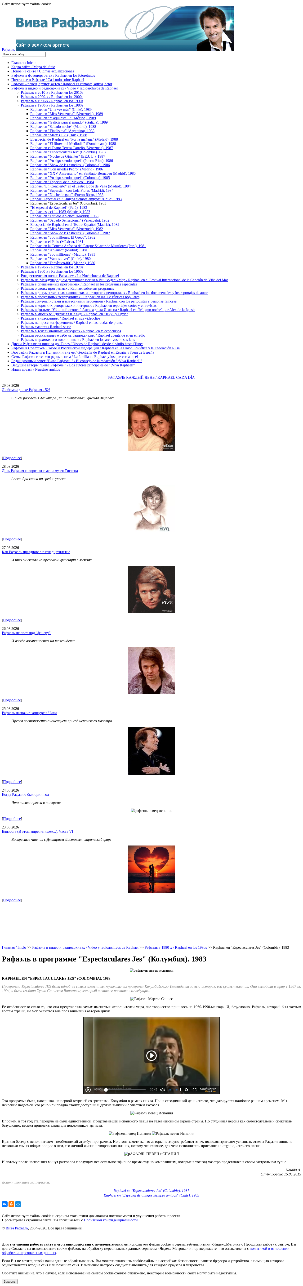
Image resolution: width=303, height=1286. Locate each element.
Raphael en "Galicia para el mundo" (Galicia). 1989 (69, 122)
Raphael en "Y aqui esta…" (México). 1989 (63, 118)
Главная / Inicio (23, 63)
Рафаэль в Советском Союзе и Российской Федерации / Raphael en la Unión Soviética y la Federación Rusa (95, 348)
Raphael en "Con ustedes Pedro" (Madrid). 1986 (66, 169)
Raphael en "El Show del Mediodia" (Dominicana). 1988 (73, 144)
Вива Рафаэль (17, 1228)
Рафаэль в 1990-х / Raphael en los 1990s (52, 101)
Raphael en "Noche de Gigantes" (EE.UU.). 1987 (67, 156)
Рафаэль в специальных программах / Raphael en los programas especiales (79, 284)
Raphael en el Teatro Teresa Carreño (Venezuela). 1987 (71, 148)
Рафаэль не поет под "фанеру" (26, 633)
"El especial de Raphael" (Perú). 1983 (58, 207)
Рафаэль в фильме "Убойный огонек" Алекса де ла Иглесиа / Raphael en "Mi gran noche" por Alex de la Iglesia (108, 310)
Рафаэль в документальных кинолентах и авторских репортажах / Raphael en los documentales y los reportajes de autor (114, 293)
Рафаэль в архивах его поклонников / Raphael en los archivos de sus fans (78, 340)
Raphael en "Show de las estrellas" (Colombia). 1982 (70, 233)
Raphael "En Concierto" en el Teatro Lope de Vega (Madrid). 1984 (80, 186)
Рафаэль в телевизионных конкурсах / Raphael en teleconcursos (71, 331)
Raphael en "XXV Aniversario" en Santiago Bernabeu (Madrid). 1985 (83, 173)
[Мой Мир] (18, 1204)
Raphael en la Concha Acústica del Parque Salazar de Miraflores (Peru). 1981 (88, 246)
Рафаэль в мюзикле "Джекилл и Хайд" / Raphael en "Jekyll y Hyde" (74, 314)
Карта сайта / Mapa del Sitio (33, 67)
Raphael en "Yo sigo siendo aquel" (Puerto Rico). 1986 (71, 161)
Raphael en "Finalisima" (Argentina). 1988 (62, 131)
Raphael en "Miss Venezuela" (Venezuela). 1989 (66, 114)
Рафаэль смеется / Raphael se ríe (46, 327)
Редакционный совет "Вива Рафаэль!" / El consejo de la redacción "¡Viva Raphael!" (76, 361)
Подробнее (12, 458)
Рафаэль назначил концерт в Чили (29, 713)
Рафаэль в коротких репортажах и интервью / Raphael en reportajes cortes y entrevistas (88, 305)
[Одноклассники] (11, 1204)
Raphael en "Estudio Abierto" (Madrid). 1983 (64, 216)
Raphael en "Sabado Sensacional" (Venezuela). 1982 (69, 220)
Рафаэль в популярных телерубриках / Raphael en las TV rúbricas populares (80, 297)
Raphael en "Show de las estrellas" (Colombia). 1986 (70, 165)
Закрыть (10, 1281)
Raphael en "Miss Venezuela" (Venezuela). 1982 (66, 229)
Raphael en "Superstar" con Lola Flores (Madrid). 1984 (71, 190)
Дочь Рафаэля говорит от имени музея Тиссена (40, 471)
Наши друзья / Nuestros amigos (35, 369)
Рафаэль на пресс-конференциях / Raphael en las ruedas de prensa (72, 322)
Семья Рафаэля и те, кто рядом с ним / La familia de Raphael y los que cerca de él (74, 357)
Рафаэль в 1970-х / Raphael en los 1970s (52, 267)
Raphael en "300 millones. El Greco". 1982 (62, 237)
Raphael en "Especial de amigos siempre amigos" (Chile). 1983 (151, 1195)
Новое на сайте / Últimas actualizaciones (42, 71)
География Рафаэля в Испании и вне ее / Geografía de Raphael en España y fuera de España (82, 352)
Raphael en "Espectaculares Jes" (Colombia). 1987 (68, 152)
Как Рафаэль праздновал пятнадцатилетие (36, 552)
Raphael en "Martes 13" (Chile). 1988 (58, 135)
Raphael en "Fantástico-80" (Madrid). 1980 (62, 263)
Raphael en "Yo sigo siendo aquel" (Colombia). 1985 (70, 178)
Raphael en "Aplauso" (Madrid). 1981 (59, 250)
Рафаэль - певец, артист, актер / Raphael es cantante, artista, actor (61, 84)
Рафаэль (8, 50)
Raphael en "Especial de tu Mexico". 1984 (62, 182)
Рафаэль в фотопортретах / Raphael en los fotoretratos (53, 75)
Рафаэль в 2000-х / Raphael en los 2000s (52, 97)
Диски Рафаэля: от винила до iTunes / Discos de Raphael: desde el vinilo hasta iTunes (77, 344)
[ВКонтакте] (5, 1204)
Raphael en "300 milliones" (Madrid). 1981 (62, 254)
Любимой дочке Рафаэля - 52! (26, 390)
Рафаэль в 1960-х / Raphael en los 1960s (52, 271)
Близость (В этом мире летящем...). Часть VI (37, 831)
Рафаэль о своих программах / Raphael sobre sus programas (67, 288)
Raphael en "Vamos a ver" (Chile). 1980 (60, 259)
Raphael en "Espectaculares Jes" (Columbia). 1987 (151, 1191)
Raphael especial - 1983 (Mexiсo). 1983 (60, 212)
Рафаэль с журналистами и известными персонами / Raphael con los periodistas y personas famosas (99, 301)
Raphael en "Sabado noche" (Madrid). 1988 (63, 127)
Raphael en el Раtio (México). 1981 (56, 242)
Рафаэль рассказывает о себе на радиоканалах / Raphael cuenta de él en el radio (83, 335)
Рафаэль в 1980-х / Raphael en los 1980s (52, 105)
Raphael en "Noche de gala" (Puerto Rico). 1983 (66, 195)
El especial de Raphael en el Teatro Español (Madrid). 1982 (74, 224)
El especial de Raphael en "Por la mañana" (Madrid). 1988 (74, 139)
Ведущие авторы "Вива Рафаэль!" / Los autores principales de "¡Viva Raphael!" (73, 365)
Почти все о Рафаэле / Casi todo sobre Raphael (47, 80)
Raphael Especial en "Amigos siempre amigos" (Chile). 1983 (76, 199)
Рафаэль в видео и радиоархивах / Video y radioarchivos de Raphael (64, 88)
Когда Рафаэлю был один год (25, 794)
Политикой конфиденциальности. (111, 1220)
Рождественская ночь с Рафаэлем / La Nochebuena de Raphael (70, 276)
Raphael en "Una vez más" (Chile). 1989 (61, 109)
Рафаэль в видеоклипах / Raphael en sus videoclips (60, 318)
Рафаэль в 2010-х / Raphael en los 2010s (52, 92)
